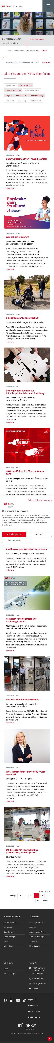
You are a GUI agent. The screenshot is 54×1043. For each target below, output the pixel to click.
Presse (6, 942)
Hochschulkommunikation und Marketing (22, 62)
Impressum (32, 999)
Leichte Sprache (34, 1017)
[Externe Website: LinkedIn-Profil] (12, 1000)
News (6, 969)
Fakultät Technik (25, 85)
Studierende (8, 927)
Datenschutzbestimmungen (40, 500)
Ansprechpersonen (35, 923)
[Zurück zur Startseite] (27, 1026)
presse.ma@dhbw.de (36, 39)
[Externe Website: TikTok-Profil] (24, 1000)
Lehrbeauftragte (10, 937)
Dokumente (33, 942)
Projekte (9, 95)
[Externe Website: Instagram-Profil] (6, 1000)
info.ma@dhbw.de (39, 984)
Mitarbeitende (9, 946)
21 (42, 896)
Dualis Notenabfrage (36, 937)
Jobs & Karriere (34, 946)
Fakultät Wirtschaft (32, 90)
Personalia (10, 100)
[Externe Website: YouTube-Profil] (18, 1000)
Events (18, 95)
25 (38, 900)
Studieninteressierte (11, 923)
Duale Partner (9, 932)
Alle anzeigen (11, 85)
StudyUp (32, 927)
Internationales (35, 100)
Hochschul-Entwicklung (34, 95)
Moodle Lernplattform (37, 932)
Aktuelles (46, 62)
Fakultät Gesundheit (13, 90)
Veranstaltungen (9, 974)
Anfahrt (35, 989)
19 (31, 896)
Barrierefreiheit (34, 1011)
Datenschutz (33, 1005)
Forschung (22, 100)
